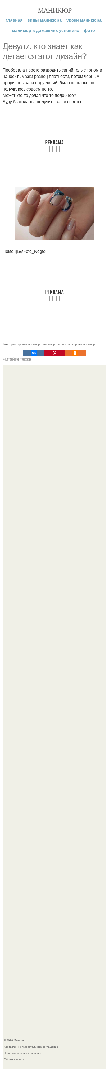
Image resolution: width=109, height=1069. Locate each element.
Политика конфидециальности (23, 1053)
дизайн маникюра (29, 344)
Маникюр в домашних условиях (45, 30)
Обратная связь (14, 1059)
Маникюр (54, 10)
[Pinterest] (54, 353)
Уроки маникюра (84, 20)
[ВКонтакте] (33, 353)
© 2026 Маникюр (14, 1040)
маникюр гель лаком (56, 344)
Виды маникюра (44, 20)
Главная (14, 20)
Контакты (10, 1046)
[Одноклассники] (75, 353)
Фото (89, 30)
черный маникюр (83, 344)
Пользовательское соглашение (38, 1046)
